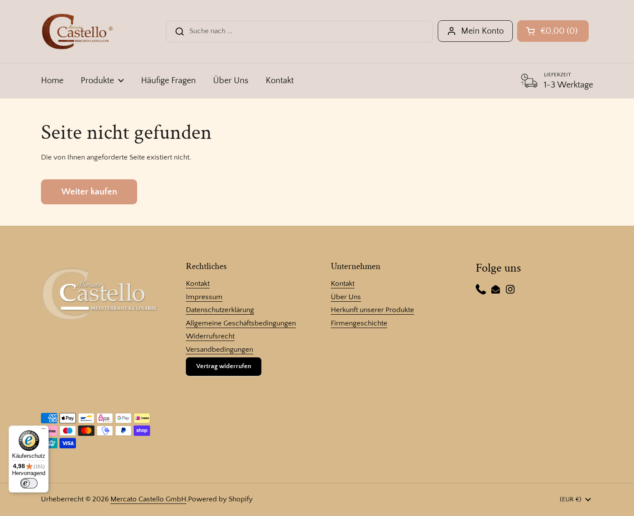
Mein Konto (482, 31)
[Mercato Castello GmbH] (77, 31)
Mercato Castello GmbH (148, 499)
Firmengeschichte (359, 323)
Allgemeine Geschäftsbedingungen (241, 323)
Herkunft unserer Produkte (372, 310)
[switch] (29, 483)
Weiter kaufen (89, 192)
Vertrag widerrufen (223, 366)
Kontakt (198, 284)
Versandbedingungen (219, 349)
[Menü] (43, 430)
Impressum (204, 297)
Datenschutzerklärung (220, 310)
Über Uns (346, 297)
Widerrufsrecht (210, 336)
